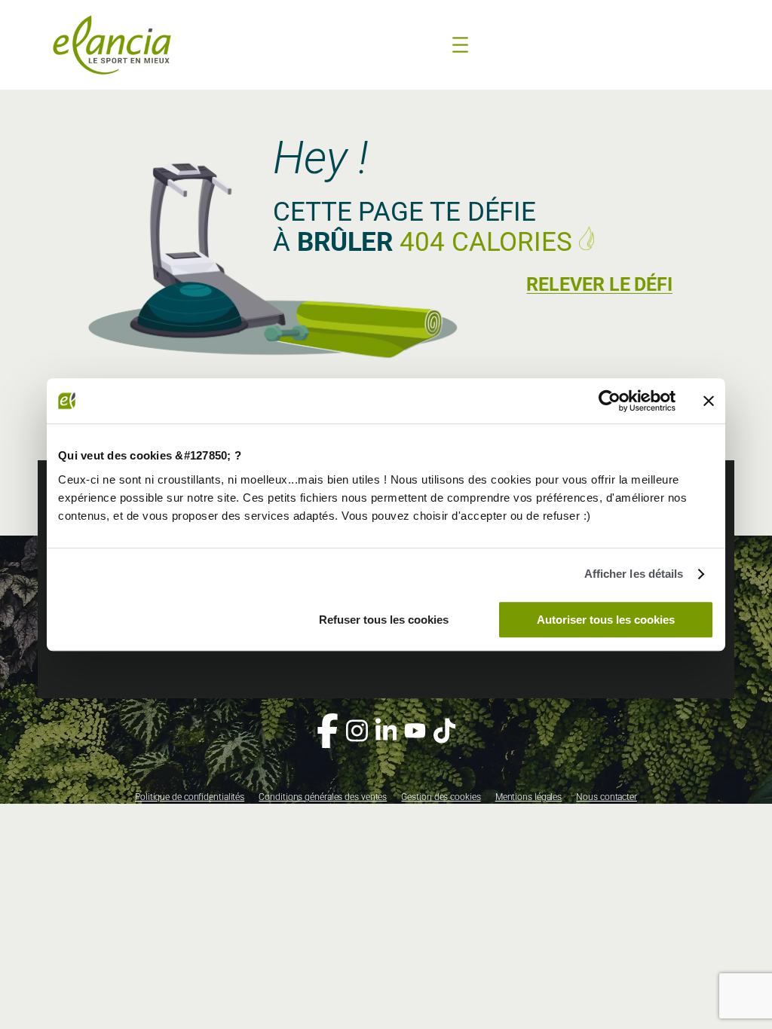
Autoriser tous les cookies (606, 619)
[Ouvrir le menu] (460, 45)
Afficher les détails (634, 573)
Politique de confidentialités (189, 797)
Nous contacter (606, 797)
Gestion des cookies (440, 797)
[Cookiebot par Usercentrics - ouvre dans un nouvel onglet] (610, 400)
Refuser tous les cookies (384, 619)
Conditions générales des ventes (323, 797)
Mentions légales (528, 797)
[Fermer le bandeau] (708, 400)
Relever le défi (599, 284)
